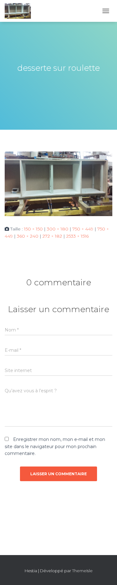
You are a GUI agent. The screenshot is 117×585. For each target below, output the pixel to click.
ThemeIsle (82, 570)
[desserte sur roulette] (58, 183)
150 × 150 (33, 229)
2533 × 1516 (77, 236)
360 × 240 (27, 236)
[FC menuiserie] (20, 11)
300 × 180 (57, 229)
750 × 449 (82, 229)
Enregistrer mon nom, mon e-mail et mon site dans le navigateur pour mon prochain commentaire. (55, 446)
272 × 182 (52, 236)
